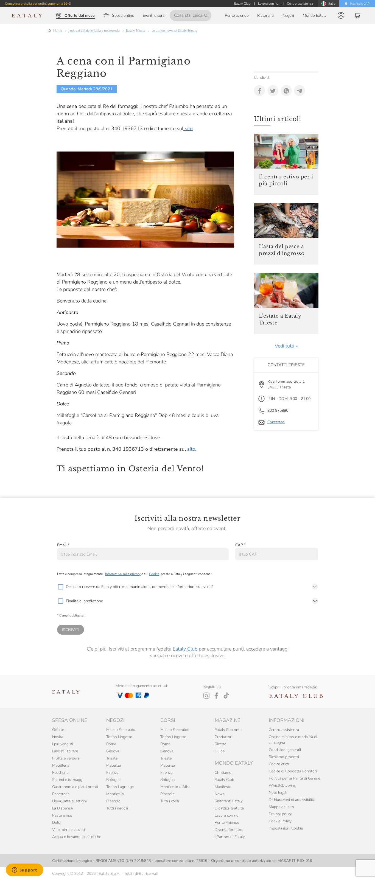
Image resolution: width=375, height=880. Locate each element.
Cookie (154, 574)
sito (188, 128)
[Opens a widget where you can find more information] (24, 870)
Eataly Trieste (135, 30)
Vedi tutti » (286, 346)
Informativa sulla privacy (123, 574)
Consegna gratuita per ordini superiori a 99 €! (38, 3)
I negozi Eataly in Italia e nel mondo (94, 30)
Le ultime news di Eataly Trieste (174, 30)
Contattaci (276, 422)
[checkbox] (60, 587)
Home (57, 30)
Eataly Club (185, 649)
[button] (341, 15)
